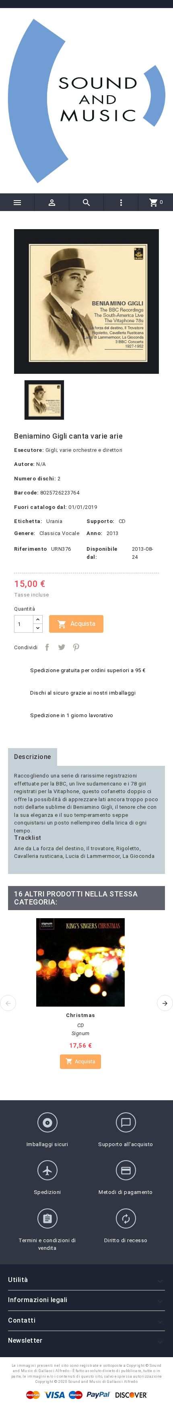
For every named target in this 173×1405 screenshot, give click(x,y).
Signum (81, 1033)
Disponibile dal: (101, 553)
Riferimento (30, 549)
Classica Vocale (59, 533)
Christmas (80, 1015)
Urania (54, 521)
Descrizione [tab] (32, 757)
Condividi (47, 647)
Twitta (61, 647)
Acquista (76, 624)
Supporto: (100, 521)
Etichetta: (28, 521)
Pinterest (76, 647)
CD (122, 521)
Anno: (94, 533)
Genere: (24, 533)
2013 (113, 533)
